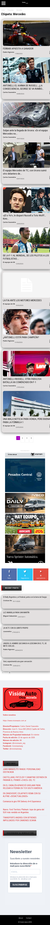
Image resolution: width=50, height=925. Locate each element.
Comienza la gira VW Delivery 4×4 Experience (22, 801)
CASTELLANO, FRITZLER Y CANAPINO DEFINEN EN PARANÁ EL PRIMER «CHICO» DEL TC (25, 778)
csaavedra (7, 631)
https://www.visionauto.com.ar (14, 721)
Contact (28, 918)
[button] (45, 4)
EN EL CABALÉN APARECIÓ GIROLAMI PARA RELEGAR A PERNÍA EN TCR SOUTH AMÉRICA (22, 786)
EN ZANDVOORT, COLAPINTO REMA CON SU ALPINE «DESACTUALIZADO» (22, 795)
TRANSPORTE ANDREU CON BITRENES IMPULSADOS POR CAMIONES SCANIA (19, 819)
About (21, 918)
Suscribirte (41, 569)
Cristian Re (7, 600)
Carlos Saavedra (9, 92)
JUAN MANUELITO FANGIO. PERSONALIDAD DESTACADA (21, 770)
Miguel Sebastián (10, 616)
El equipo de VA (9, 262)
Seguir (25, 569)
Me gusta (9, 569)
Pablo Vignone (8, 52)
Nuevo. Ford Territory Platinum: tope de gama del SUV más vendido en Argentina (23, 811)
